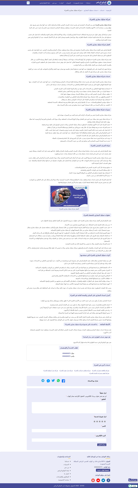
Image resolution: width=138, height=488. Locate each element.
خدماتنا (88, 3)
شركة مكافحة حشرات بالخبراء (100, 370)
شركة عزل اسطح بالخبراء (50, 370)
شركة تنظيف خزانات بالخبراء (82, 370)
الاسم (103, 426)
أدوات (61, 3)
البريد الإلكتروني (100, 435)
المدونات (68, 3)
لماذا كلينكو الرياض (45, 3)
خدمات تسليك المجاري (91, 10)
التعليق (103, 399)
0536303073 (66, 353)
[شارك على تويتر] (53, 380)
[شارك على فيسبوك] (63, 381)
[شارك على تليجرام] (42, 380)
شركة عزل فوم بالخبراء (66, 370)
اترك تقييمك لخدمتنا (100, 417)
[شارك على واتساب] (58, 380)
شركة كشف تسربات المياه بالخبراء (99, 373)
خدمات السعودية (78, 3)
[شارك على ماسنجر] (48, 381)
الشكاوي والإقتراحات (62, 477)
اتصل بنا (66, 474)
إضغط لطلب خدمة (103, 470)
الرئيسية (108, 10)
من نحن (54, 3)
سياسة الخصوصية (63, 480)
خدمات (102, 10)
